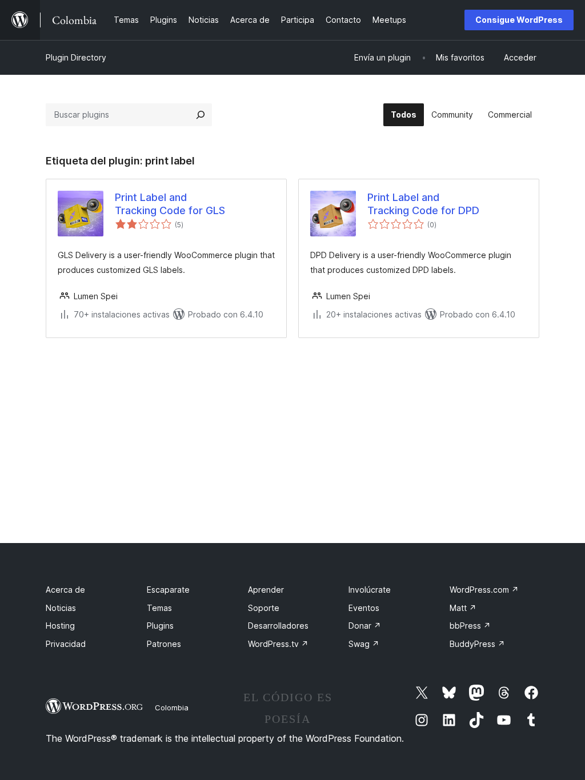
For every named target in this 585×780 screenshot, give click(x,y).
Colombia (172, 707)
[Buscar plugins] (200, 114)
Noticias (61, 608)
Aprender (266, 589)
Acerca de (65, 589)
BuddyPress (477, 644)
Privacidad (66, 644)
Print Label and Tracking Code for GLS (170, 203)
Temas (159, 608)
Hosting (60, 625)
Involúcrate (369, 589)
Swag (363, 644)
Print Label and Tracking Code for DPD (423, 203)
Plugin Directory (76, 57)
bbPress (470, 625)
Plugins (160, 625)
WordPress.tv (278, 644)
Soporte (263, 608)
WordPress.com (484, 589)
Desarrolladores (278, 625)
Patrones (164, 644)
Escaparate (168, 589)
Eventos (363, 608)
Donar (364, 625)
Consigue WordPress (519, 20)
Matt (463, 608)
